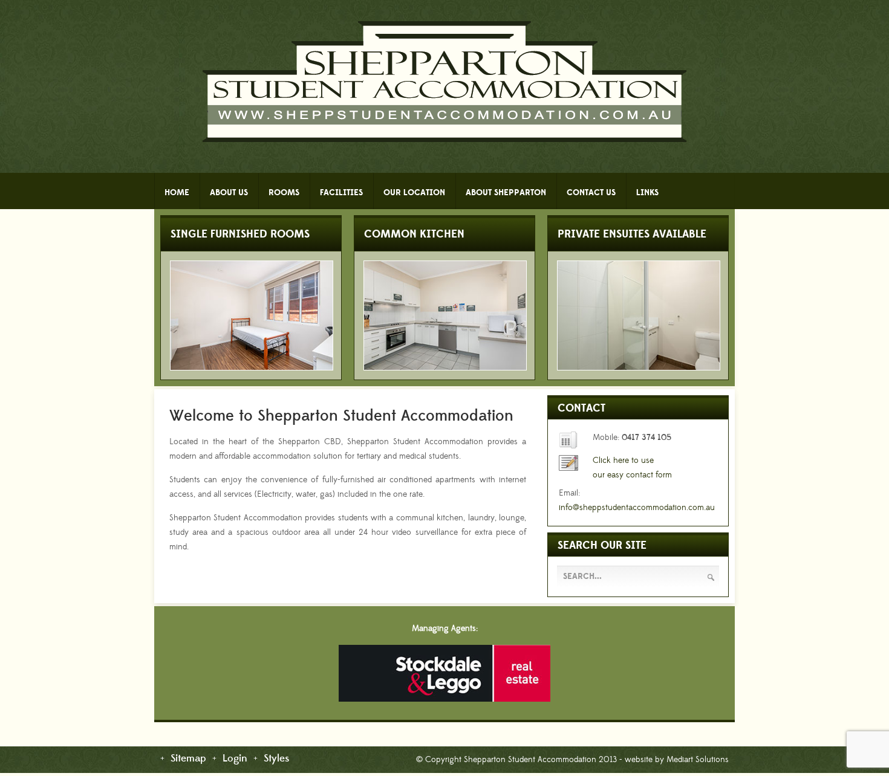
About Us (229, 192)
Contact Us (591, 192)
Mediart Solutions (696, 759)
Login (235, 758)
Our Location (414, 192)
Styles (276, 758)
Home (176, 192)
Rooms (284, 192)
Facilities (341, 192)
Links (647, 192)
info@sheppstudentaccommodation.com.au (637, 507)
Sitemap (188, 758)
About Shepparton (506, 192)
